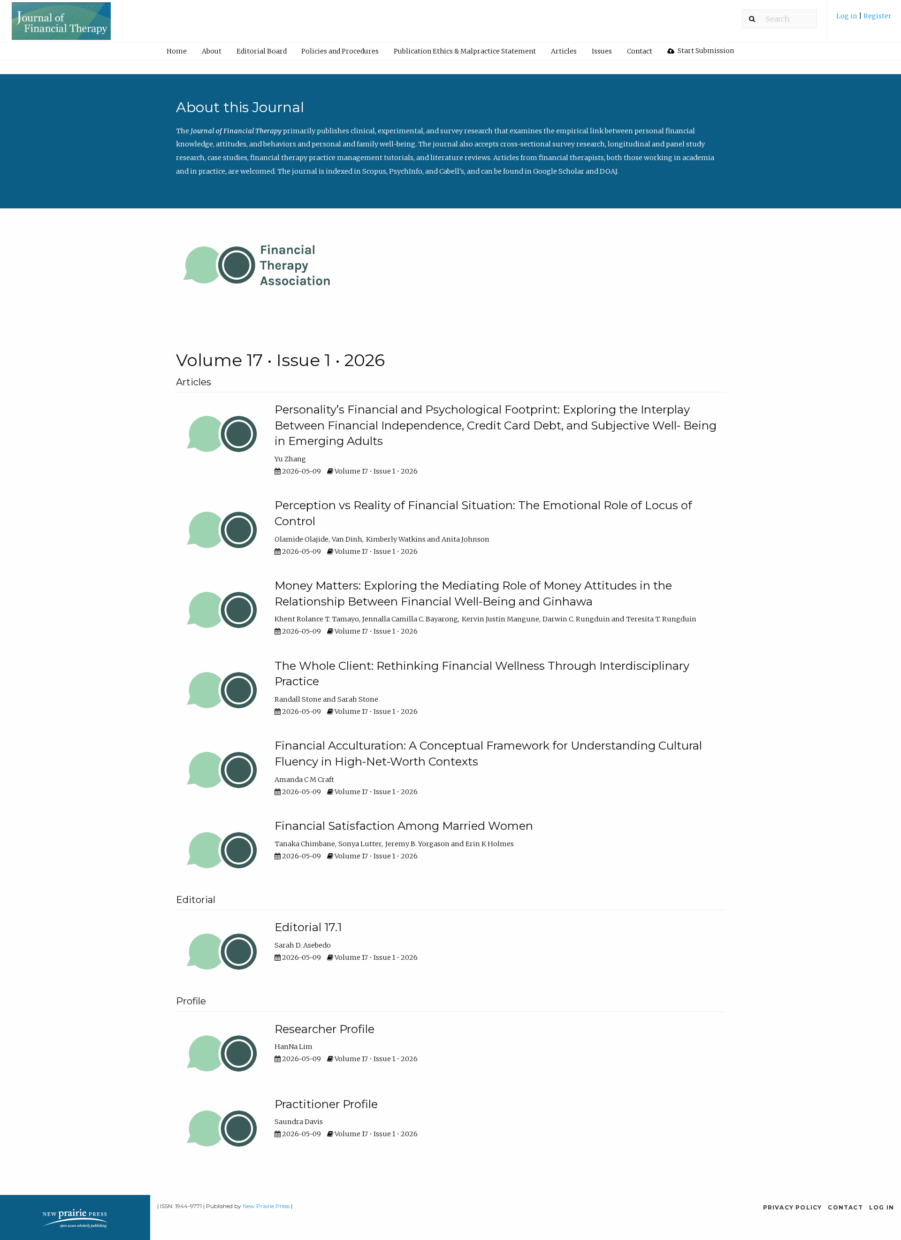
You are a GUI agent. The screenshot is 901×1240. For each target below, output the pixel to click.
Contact (639, 51)
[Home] (61, 25)
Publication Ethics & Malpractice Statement (465, 51)
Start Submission (705, 50)
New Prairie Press (266, 1205)
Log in (847, 16)
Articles (564, 51)
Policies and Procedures (340, 51)
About (211, 51)
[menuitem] (864, 19)
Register (877, 16)
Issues (602, 51)
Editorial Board (262, 51)
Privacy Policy (792, 1207)
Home (177, 51)
